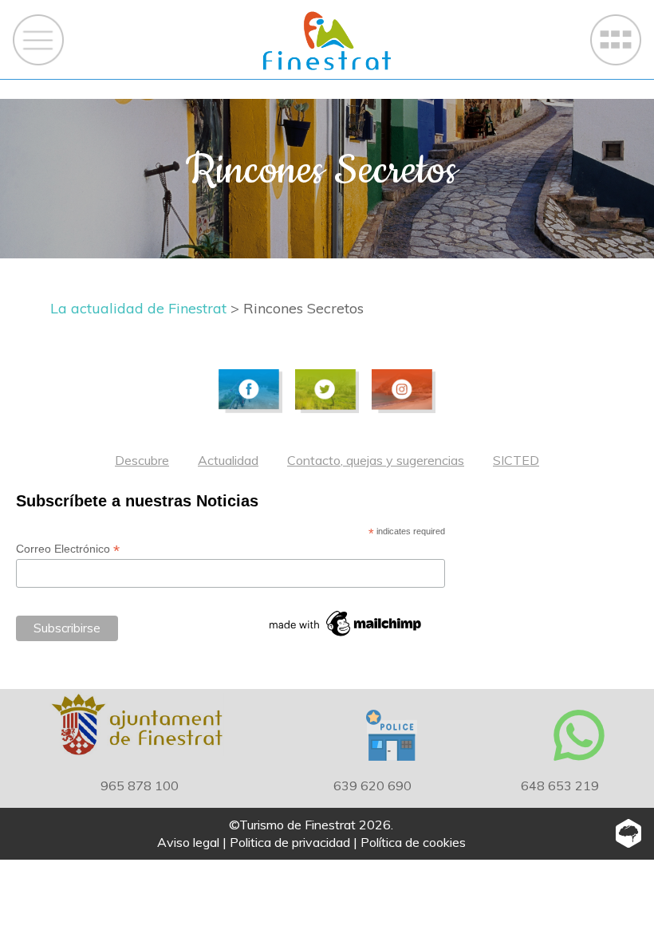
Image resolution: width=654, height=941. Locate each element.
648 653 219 (560, 785)
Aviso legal (188, 842)
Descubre (142, 460)
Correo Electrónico (68, 549)
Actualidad (228, 460)
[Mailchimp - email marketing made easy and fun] (346, 623)
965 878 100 (139, 785)
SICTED (516, 460)
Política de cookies (413, 842)
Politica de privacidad (290, 842)
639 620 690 (372, 785)
